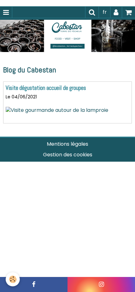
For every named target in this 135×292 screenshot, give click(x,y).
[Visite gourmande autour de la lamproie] (57, 110)
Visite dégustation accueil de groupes (46, 88)
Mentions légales (67, 144)
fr (105, 12)
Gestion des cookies (67, 154)
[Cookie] (13, 279)
